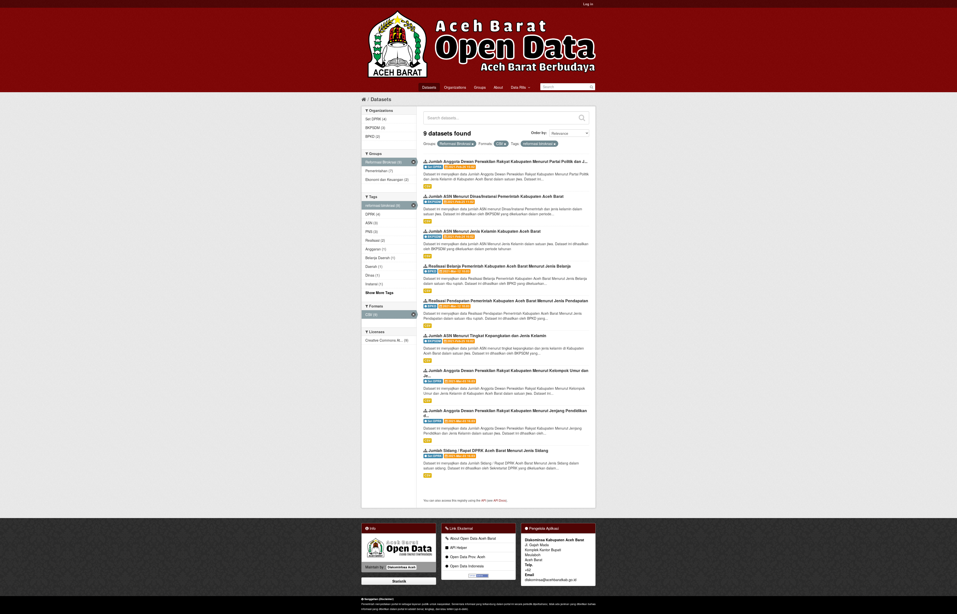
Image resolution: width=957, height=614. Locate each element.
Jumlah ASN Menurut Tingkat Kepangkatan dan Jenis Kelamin (487, 335)
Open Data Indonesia (466, 565)
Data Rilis (519, 87)
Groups (480, 87)
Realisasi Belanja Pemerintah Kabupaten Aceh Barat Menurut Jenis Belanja (499, 266)
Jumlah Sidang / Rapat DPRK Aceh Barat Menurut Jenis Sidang (488, 450)
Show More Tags (379, 292)
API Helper (458, 547)
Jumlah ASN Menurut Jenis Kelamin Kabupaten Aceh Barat (484, 231)
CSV (427, 186)
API (483, 500)
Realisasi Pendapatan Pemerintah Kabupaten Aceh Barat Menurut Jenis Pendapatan (508, 301)
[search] (581, 118)
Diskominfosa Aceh (401, 567)
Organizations (455, 87)
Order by (538, 132)
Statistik (398, 581)
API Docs (499, 500)
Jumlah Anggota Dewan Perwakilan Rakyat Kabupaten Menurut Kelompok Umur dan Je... (505, 373)
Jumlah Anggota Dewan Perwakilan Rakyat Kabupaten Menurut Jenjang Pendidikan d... (505, 413)
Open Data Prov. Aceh (467, 556)
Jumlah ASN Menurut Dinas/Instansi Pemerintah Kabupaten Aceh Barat (495, 196)
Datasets (429, 87)
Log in (588, 3)
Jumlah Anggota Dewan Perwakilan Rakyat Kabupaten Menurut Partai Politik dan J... (507, 161)
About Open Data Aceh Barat (472, 538)
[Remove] (473, 144)
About (498, 87)
